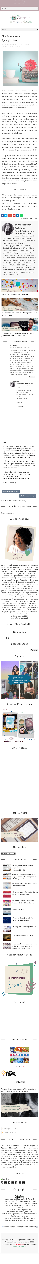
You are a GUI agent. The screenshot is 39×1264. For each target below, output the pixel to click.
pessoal (4, 46)
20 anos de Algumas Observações (14, 294)
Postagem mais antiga (28, 496)
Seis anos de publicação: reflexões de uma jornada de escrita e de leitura (18, 334)
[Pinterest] (19, 2)
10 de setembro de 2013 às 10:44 (20, 347)
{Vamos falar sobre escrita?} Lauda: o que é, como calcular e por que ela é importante (25, 877)
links (29, 44)
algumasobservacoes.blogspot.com (19, 1212)
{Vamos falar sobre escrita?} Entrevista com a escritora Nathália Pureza (18, 1090)
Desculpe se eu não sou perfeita (23, 935)
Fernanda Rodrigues (24, 383)
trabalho (17, 46)
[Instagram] (23, 2)
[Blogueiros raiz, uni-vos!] (19, 1066)
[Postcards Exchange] (19, 1055)
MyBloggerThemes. (19, 1246)
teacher (10, 46)
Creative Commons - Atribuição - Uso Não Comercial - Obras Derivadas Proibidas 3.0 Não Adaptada (20, 1205)
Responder (31, 377)
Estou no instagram (13, 203)
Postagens (7, 1129)
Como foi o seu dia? (19, 909)
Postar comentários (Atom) (16, 501)
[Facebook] (15, 2)
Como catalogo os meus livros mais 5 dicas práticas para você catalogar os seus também (25, 946)
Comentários (8, 1132)
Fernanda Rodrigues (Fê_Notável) (19, 1200)
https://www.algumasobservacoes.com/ (19, 1220)
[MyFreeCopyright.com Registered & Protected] (19, 1226)
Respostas (15, 381)
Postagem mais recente (10, 491)
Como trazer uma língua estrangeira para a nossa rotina (19, 314)
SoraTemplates (18, 1244)
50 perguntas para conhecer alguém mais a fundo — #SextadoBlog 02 (22, 868)
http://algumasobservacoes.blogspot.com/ (19, 1218)
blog (26, 44)
